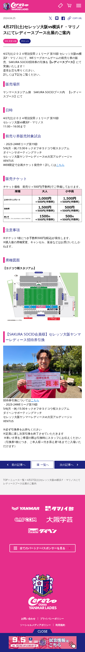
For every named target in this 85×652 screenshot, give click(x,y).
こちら (60, 165)
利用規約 (60, 625)
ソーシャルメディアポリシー (35, 625)
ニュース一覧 (17, 480)
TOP (5, 480)
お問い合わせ (28, 618)
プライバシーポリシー (52, 618)
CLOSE (42, 631)
